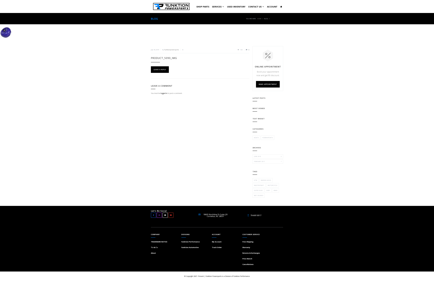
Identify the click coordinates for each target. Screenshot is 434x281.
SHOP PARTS (202, 6)
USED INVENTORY (236, 6)
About (153, 253)
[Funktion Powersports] (172, 6)
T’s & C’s (154, 247)
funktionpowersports (171, 50)
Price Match (247, 259)
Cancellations (248, 264)
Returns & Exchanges (251, 253)
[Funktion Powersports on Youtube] (170, 215)
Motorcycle (272, 185)
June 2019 (268, 156)
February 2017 (268, 161)
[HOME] (281, 6)
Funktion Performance (190, 242)
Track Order (217, 247)
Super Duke (258, 190)
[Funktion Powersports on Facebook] (153, 215)
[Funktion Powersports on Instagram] (159, 215)
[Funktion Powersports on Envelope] (165, 215)
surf (268, 190)
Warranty (246, 247)
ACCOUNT (272, 6)
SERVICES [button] (217, 6)
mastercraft (259, 185)
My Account (217, 242)
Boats (256, 137)
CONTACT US (255, 6)
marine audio (266, 180)
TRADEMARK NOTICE (159, 242)
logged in (164, 93)
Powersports (267, 137)
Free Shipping (247, 242)
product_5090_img (164, 58)
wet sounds (258, 195)
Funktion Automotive (190, 247)
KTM (255, 180)
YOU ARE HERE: (251, 19)
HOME (259, 19)
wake (275, 190)
